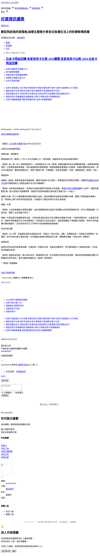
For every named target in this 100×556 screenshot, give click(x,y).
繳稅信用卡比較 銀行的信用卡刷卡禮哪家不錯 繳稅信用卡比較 (33, 91)
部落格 (9, 46)
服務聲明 (73, 522)
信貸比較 (5, 457)
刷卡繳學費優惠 (13, 72)
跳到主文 (5, 26)
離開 (14, 551)
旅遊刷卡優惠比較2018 (15, 78)
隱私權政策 (64, 522)
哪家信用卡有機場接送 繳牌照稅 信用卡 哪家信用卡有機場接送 (33, 97)
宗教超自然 (21, 372)
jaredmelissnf (6, 351)
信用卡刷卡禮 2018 (14, 303)
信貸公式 (5, 454)
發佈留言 (5, 395)
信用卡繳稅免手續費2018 (16, 69)
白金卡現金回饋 (13, 81)
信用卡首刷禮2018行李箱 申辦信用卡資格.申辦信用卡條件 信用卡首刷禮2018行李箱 (42, 88)
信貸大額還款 (7, 451)
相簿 (8, 43)
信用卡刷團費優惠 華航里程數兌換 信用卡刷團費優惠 (29, 100)
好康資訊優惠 (12, 19)
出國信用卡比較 (13, 309)
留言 (26, 365)
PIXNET (32, 522)
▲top (3, 376)
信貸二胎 (5, 448)
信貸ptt (4, 446)
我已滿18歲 (6, 551)
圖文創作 (21, 38)
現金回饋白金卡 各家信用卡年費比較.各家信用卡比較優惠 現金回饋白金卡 (38, 94)
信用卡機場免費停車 (10, 134)
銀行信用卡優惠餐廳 (72, 188)
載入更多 (5, 381)
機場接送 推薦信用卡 (15, 306)
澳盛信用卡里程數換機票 (16, 75)
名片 (8, 48)
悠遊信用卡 (11, 311)
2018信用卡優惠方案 (17, 144)
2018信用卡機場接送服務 (16, 300)
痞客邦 (21, 365)
